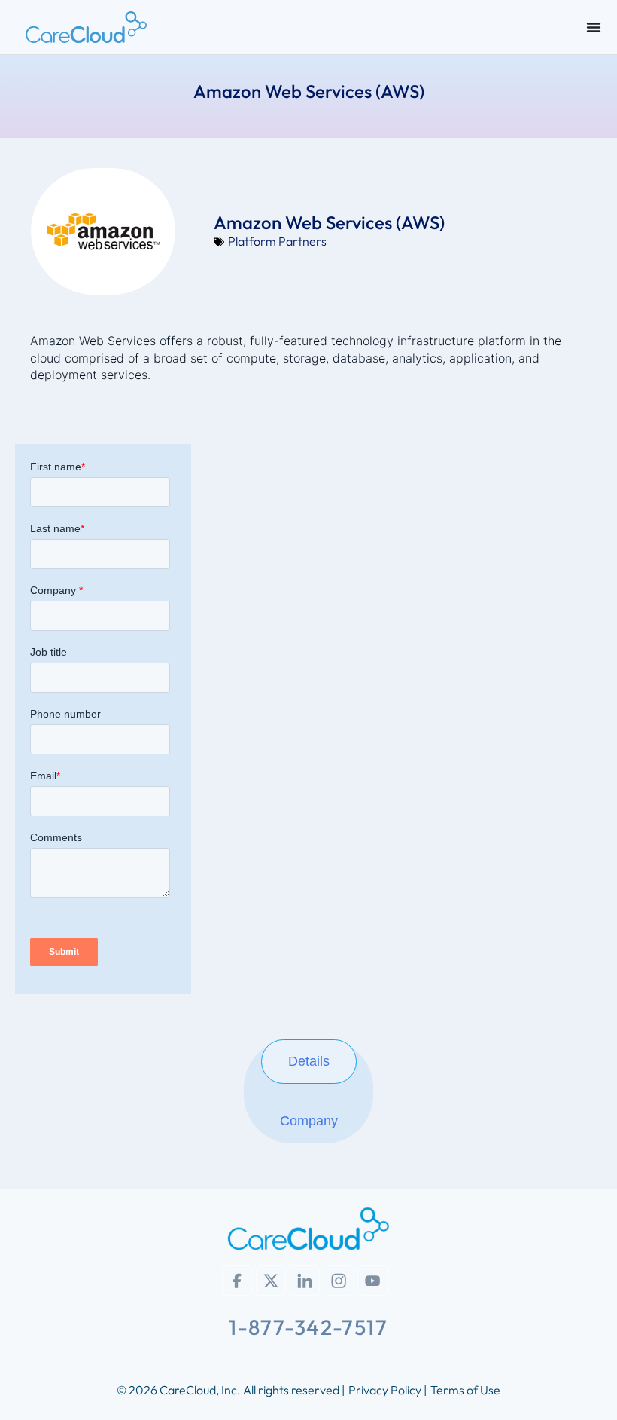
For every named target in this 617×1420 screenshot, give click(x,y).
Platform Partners (277, 241)
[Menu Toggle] (593, 27)
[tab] (309, 1061)
